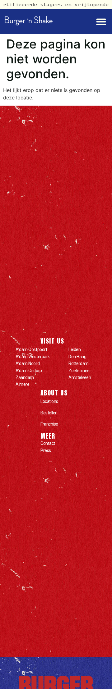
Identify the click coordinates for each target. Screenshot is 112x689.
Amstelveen (79, 377)
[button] (101, 22)
